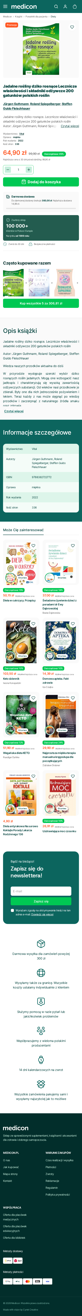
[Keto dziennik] (21, 642)
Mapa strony (10, 1174)
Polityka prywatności (58, 1194)
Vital (21, 133)
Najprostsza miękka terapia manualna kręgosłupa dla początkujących (59, 756)
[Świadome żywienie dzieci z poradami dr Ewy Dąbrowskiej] (61, 563)
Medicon (7, 16)
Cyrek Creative (30, 1309)
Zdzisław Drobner (51, 765)
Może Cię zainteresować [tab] (23, 530)
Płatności (51, 1167)
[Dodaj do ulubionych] (72, 27)
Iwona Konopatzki (12, 683)
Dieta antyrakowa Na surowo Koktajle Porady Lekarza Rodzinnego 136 (20, 830)
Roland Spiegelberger (45, 104)
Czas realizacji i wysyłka (59, 1160)
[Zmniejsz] (8, 170)
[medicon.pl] (30, 6)
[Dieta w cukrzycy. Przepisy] (21, 564)
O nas (6, 1160)
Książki (18, 16)
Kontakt (7, 1180)
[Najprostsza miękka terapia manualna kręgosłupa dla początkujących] (61, 716)
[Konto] (65, 6)
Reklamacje (52, 1180)
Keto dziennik (11, 678)
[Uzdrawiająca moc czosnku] (61, 795)
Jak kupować (11, 1167)
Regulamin (52, 1187)
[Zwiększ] (29, 170)
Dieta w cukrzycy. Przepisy (19, 600)
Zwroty (50, 1174)
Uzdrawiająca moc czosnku (59, 831)
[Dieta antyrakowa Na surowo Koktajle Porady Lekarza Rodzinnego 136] (21, 794)
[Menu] (5, 6)
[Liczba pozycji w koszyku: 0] (75, 6)
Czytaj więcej (70, 126)
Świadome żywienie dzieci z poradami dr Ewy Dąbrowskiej (59, 604)
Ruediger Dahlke (11, 757)
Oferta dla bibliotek (14, 1237)
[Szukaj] (56, 6)
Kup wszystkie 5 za (41, 303)
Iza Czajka (48, 687)
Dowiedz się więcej (42, 914)
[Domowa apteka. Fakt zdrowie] (61, 640)
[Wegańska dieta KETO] (21, 714)
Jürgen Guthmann (16, 104)
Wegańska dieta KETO (16, 752)
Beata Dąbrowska (51, 612)
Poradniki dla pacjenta (36, 16)
